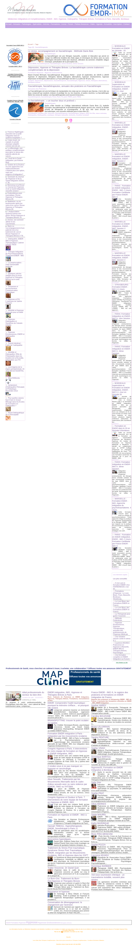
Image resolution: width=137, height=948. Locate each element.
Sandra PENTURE (100, 737)
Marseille (68, 937)
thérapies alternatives (99, 80)
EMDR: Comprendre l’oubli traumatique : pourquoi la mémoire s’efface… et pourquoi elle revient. (68, 705)
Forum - (71, 24)
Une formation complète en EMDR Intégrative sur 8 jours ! (121, 657)
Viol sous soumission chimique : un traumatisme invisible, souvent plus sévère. (107, 877)
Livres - (64, 24)
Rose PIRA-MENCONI (102, 834)
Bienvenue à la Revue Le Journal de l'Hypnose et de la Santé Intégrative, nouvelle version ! (15, 188)
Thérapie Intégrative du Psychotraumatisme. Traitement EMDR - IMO (15, 254)
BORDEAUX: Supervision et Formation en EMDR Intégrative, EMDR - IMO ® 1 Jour (121, 86)
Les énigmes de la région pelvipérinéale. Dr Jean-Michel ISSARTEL (15, 369)
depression (39, 80)
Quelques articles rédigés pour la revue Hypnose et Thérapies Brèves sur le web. (14, 276)
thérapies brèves (34, 82)
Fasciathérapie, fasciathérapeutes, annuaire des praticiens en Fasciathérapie (64, 86)
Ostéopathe (32, 115)
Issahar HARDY (98, 705)
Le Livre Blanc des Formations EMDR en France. (121, 603)
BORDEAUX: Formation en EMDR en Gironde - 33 (121, 48)
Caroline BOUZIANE (101, 716)
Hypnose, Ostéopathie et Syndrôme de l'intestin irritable (14, 322)
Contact (126, 24)
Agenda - (99, 24)
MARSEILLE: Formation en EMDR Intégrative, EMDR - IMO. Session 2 (121, 157)
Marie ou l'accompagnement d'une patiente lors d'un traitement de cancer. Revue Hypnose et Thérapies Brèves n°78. (15, 231)
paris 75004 (68, 97)
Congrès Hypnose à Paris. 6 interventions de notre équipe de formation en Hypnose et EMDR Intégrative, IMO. (67, 751)
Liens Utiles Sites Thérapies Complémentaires (44, 940)
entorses (51, 113)
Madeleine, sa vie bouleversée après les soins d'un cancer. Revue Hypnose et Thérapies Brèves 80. (15, 205)
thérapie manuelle (61, 115)
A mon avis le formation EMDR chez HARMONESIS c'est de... (121, 586)
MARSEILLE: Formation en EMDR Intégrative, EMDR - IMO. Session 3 (121, 225)
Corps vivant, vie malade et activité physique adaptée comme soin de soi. (13, 143)
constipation (32, 113)
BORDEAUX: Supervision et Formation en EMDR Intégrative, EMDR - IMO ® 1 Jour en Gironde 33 (121, 388)
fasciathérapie (55, 63)
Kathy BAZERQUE (100, 823)
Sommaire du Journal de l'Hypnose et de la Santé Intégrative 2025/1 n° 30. (15, 179)
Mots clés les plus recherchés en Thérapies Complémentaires (71, 940)
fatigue (82, 113)
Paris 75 (60, 97)
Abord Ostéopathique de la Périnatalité (15, 414)
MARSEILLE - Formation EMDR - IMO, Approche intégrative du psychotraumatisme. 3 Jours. (121, 504)
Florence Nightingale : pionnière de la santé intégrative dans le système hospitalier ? (15, 135)
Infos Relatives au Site (122, 662)
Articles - (46, 24)
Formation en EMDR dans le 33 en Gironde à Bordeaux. (121, 428)
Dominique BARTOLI (101, 757)
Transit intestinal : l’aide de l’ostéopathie (14, 344)
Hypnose (81, 80)
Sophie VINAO (98, 748)
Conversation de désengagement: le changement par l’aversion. (65, 903)
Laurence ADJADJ (100, 855)
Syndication (66, 931)
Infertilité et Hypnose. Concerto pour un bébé (15, 311)
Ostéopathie (41, 115)
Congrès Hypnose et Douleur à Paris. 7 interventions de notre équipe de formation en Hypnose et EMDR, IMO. (68, 799)
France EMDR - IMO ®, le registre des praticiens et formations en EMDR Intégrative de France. (109, 694)
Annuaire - (17, 24)
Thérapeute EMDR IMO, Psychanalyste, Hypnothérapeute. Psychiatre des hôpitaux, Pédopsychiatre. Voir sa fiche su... (114, 870)
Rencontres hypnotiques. (59, 839)
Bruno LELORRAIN (100, 727)
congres (31, 80)
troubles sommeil (82, 115)
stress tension (78, 63)
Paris (54, 97)
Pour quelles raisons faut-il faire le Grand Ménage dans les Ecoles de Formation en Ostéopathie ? (15, 402)
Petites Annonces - (82, 24)
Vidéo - (93, 24)
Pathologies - (27, 24)
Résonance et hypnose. (59, 891)
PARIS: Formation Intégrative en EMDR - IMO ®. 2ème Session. (121, 350)
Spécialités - (38, 24)
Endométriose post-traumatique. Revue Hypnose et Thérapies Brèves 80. (14, 196)
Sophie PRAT (97, 793)
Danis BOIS (32, 63)
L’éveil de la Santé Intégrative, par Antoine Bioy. (14, 160)
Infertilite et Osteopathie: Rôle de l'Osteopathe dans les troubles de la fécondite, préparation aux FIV (15, 356)
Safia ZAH (96, 782)
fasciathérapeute (43, 63)
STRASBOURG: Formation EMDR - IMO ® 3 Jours (120, 287)
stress (88, 80)
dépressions (48, 80)
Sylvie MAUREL (98, 814)
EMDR (8, 923)
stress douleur (67, 63)
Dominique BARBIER (101, 866)
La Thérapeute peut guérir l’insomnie (121, 615)
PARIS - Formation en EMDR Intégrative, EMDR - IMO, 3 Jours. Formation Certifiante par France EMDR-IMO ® (121, 191)
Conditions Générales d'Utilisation (96, 940)
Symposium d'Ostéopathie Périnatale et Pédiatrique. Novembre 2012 (15, 388)
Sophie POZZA (98, 844)
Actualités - (108, 24)
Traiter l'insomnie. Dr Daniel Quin (63, 868)
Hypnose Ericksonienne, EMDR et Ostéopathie (15, 334)
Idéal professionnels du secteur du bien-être (33, 693)
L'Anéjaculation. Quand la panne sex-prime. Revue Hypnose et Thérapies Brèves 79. (15, 214)
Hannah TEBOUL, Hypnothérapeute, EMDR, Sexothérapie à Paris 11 (65, 827)
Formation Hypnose (18, 923)
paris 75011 (77, 97)
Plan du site (57, 931)
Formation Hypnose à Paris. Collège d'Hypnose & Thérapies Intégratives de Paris (15, 75)
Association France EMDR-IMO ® (15, 45)
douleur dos (42, 113)
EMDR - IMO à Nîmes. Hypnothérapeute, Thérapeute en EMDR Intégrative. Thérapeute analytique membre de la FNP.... (114, 819)
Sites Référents (14, 378)
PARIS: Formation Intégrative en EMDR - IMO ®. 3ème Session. (121, 465)
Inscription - (118, 24)
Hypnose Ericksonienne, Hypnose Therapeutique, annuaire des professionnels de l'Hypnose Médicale (120, 628)
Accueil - (9, 24)
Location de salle (28, 697)
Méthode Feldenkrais (117, 619)
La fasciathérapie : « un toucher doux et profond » (52, 100)
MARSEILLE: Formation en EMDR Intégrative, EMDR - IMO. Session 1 (121, 126)
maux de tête (90, 113)
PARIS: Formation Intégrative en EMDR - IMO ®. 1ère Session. (121, 316)
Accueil (30, 44)
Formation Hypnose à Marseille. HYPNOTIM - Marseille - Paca (15, 101)
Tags (36, 44)
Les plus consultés (120, 579)
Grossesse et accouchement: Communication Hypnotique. (12, 289)
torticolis (72, 115)
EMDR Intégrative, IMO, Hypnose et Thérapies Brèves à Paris (65, 693)
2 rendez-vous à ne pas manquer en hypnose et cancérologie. (65, 767)
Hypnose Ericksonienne (49, 923)
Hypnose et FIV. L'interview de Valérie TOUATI (14, 301)
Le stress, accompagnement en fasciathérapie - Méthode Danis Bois (60, 51)
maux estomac (101, 113)
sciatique (50, 115)
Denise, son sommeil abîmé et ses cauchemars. (14, 222)
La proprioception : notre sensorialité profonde (14, 264)
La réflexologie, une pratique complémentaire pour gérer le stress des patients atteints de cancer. (15, 152)
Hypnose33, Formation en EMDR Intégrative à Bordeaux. (107, 768)
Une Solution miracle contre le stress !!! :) (121, 638)
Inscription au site (74, 931)
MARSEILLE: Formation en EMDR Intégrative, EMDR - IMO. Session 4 (121, 256)
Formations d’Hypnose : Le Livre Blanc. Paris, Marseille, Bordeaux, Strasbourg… (121, 595)
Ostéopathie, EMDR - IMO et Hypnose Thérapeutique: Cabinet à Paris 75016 (15, 242)
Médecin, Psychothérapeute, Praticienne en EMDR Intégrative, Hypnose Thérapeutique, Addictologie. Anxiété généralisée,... (114, 752)
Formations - (56, 24)
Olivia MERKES (98, 804)
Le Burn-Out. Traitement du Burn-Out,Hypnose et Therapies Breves (64, 879)
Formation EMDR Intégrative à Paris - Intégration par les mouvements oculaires (67, 734)
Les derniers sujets (120, 574)
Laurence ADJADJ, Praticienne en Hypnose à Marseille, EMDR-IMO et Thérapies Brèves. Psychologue (121, 647)
